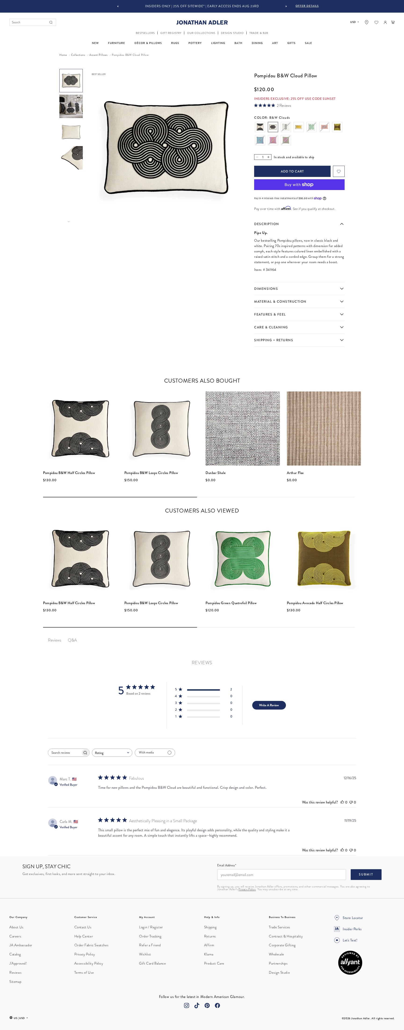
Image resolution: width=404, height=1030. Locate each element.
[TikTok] (196, 1005)
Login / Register (151, 927)
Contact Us (83, 927)
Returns (210, 936)
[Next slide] (286, 6)
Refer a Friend (150, 945)
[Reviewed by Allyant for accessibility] (350, 963)
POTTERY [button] (195, 43)
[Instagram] (186, 1005)
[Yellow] (299, 128)
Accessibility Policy (88, 963)
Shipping (210, 927)
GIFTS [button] (291, 43)
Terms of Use (84, 972)
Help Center (83, 936)
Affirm (209, 945)
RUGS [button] (175, 43)
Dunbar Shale (216, 472)
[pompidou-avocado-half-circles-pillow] (337, 128)
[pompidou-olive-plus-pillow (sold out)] (286, 141)
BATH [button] (238, 43)
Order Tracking (150, 936)
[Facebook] (217, 1005)
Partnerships (278, 963)
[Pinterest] (207, 1005)
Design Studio (279, 972)
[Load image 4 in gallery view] (71, 157)
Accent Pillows (98, 55)
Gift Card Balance (152, 963)
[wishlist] (376, 22)
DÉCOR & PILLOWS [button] (148, 43)
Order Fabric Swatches (91, 945)
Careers (15, 936)
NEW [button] (95, 43)
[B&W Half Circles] (260, 128)
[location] (366, 22)
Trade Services (279, 927)
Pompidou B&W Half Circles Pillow (69, 472)
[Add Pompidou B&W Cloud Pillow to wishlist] (339, 171)
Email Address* (226, 866)
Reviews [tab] (54, 640)
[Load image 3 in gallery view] (71, 132)
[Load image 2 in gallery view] (71, 106)
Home (63, 55)
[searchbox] (64, 753)
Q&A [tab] (72, 640)
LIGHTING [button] (218, 43)
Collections (78, 55)
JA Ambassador (20, 945)
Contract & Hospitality (286, 936)
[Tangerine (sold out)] (324, 128)
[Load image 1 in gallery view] (71, 80)
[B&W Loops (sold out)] (286, 128)
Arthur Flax (295, 472)
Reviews (15, 972)
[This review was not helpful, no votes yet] (351, 802)
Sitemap (15, 981)
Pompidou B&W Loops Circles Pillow (151, 472)
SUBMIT (366, 874)
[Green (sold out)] (311, 128)
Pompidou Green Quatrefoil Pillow (231, 603)
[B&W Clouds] (273, 128)
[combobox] (112, 753)
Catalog (15, 954)
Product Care (214, 963)
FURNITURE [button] (116, 43)
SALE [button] (308, 43)
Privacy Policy (247, 889)
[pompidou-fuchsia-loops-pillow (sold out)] (273, 141)
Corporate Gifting (282, 945)
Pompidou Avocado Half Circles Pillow (315, 603)
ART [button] (275, 43)
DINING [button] (257, 43)
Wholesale (276, 954)
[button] (145, 33)
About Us (16, 927)
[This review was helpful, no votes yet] (342, 802)
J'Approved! (18, 963)
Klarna (208, 954)
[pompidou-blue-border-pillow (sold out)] (260, 141)
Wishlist (145, 954)
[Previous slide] (117, 6)
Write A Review (269, 705)
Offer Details (307, 6)
